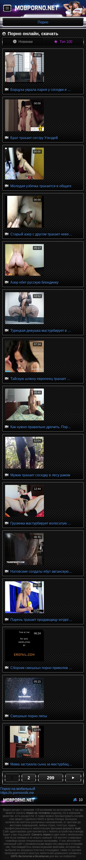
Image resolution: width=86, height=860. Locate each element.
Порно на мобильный (17, 789)
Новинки (25, 42)
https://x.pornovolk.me (17, 793)
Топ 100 (65, 42)
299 (50, 777)
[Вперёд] (73, 778)
